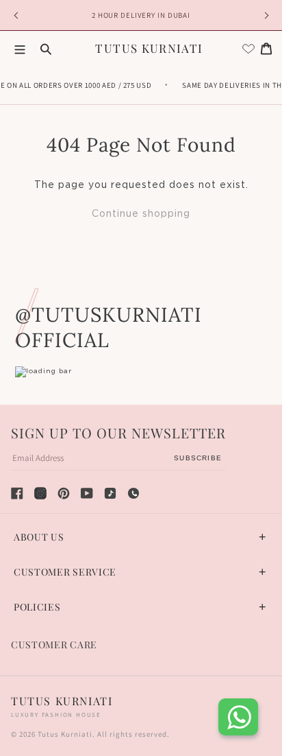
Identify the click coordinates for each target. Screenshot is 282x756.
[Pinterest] (63, 493)
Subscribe (198, 458)
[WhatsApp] (133, 493)
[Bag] (266, 49)
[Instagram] (40, 493)
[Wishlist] (248, 49)
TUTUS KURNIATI (149, 48)
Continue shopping (141, 214)
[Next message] (264, 15)
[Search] (46, 49)
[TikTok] (110, 493)
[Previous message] (18, 15)
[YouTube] (87, 493)
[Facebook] (17, 493)
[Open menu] (20, 49)
